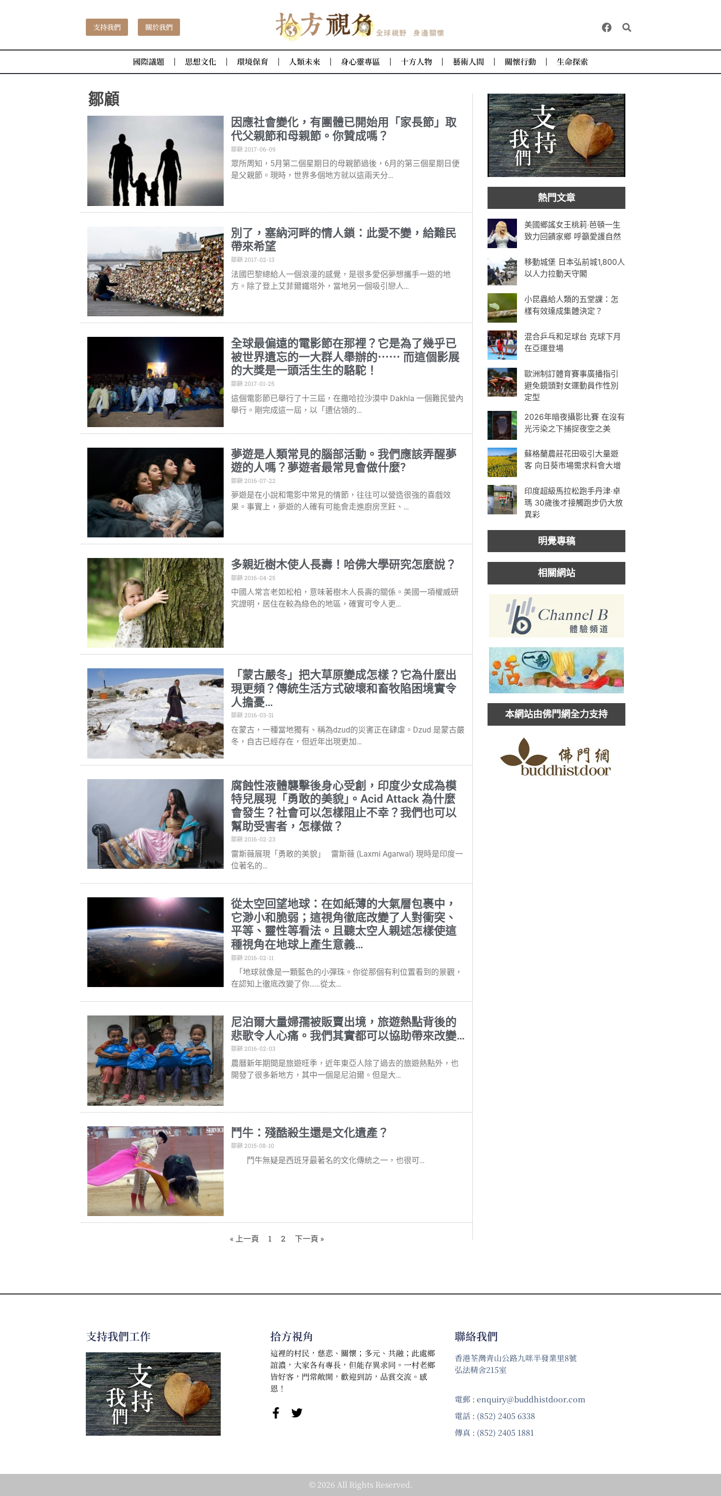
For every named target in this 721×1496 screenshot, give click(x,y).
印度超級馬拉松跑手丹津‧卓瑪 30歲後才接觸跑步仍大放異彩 (573, 502)
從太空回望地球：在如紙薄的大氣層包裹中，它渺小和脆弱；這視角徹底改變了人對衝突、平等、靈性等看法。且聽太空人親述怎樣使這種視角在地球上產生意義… (344, 924)
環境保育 (252, 61)
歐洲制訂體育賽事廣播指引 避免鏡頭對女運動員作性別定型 (571, 385)
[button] (627, 27)
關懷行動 (520, 61)
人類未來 (304, 61)
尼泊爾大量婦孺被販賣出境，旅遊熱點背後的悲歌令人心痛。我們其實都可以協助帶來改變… (348, 1028)
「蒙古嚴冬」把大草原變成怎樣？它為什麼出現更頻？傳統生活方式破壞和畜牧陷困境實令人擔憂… (344, 688)
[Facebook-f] (276, 1413)
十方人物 (416, 61)
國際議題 (148, 61)
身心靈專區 (360, 61)
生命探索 (572, 61)
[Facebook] (607, 27)
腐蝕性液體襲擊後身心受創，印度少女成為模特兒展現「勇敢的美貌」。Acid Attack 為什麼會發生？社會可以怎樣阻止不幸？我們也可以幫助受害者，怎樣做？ (344, 806)
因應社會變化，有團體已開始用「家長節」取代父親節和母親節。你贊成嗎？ (344, 129)
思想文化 (200, 61)
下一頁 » (309, 1238)
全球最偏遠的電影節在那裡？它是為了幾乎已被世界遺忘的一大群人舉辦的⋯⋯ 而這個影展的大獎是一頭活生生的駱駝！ (345, 357)
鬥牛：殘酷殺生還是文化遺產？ (310, 1133)
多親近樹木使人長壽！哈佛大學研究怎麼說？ (344, 564)
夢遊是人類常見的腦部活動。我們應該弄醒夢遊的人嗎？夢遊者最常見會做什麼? (344, 461)
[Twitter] (297, 1413)
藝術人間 (468, 61)
